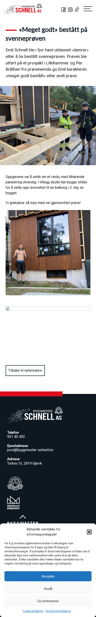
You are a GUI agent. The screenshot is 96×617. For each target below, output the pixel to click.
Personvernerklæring (58, 611)
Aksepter (48, 576)
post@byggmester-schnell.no (30, 450)
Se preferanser (48, 601)
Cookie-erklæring (33, 611)
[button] (89, 532)
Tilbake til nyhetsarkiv (25, 370)
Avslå (48, 589)
